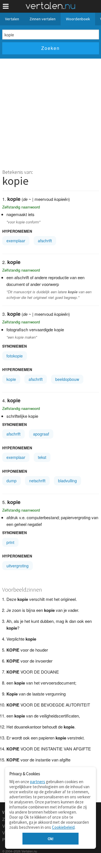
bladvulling (67, 480)
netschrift (37, 480)
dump (11, 480)
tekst (42, 457)
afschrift (45, 240)
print (10, 542)
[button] (6, 6)
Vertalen (12, 18)
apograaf (41, 434)
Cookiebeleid (63, 827)
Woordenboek (78, 18)
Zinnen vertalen (42, 18)
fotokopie (14, 356)
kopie (11, 379)
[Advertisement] (50, 112)
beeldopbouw (67, 379)
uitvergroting (17, 565)
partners (37, 781)
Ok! (50, 838)
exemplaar (15, 240)
